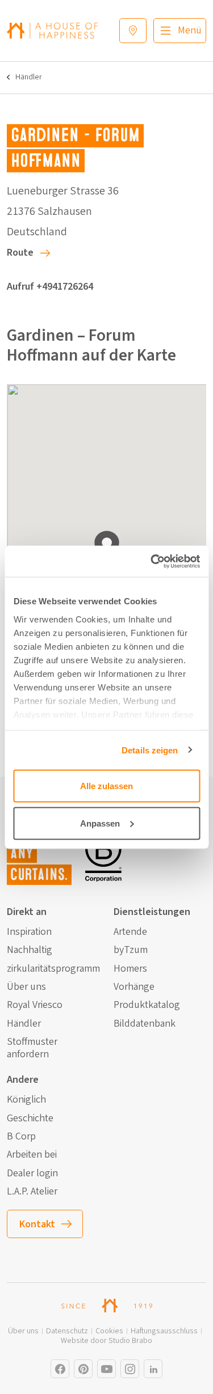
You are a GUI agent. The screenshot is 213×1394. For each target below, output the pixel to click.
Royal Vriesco (34, 1005)
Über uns (26, 987)
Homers (130, 969)
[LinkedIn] (153, 1368)
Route (20, 252)
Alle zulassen (106, 786)
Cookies (109, 1331)
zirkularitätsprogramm (53, 969)
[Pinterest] (83, 1368)
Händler (28, 77)
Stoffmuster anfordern (32, 1048)
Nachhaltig (29, 950)
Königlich (26, 1100)
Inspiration (29, 932)
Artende (130, 932)
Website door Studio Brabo (106, 1341)
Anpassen (100, 823)
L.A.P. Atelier (32, 1191)
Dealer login (32, 1173)
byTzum (131, 950)
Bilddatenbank (145, 1024)
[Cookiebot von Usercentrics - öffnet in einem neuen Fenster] (151, 561)
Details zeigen (150, 750)
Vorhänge (134, 987)
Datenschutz (67, 1331)
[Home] (52, 30)
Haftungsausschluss (164, 1331)
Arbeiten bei (32, 1155)
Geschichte (30, 1118)
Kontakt (37, 1224)
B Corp (21, 1136)
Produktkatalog (147, 1005)
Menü (190, 30)
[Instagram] (60, 1368)
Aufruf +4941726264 (50, 286)
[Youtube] (106, 1368)
